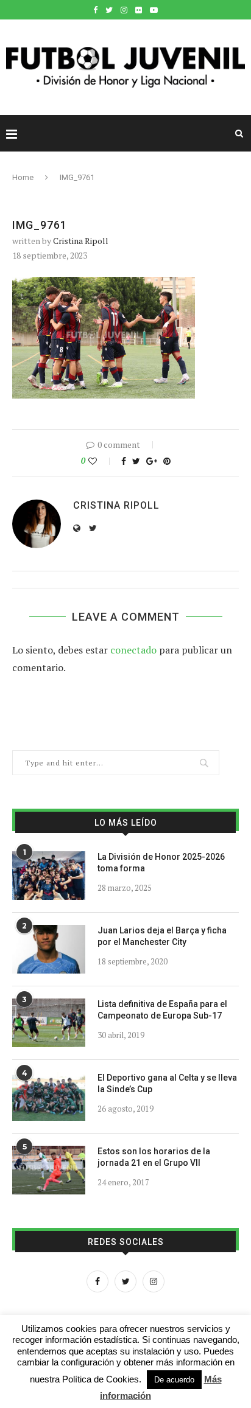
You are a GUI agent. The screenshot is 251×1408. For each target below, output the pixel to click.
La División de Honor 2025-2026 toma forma (161, 863)
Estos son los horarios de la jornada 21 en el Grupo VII (153, 1157)
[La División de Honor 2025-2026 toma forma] (48, 875)
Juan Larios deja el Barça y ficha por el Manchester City (162, 936)
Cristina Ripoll (80, 240)
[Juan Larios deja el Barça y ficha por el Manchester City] (48, 949)
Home (23, 177)
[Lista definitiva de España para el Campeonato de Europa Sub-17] (48, 1022)
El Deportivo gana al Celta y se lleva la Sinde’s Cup (167, 1084)
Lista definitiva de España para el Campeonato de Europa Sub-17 (162, 1010)
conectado (133, 650)
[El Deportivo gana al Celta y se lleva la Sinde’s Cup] (48, 1096)
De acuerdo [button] (174, 1379)
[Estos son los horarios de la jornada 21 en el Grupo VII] (48, 1170)
